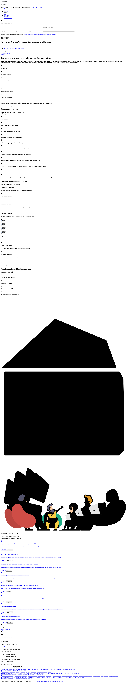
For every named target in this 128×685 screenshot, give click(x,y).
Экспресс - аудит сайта (21, 676)
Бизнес (20, 670)
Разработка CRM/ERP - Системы (75, 677)
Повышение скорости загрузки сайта (62, 676)
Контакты (6, 16)
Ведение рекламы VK (39, 673)
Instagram (20, 673)
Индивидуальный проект (69, 669)
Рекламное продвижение (8, 672)
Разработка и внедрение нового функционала (39, 676)
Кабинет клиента (8, 18)
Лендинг (24, 669)
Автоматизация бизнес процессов (10, 677)
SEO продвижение (7, 670)
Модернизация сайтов (7, 676)
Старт (14, 670)
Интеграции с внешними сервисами (82, 676)
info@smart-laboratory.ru (6, 637)
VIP (49, 672)
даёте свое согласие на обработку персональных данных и (39, 34)
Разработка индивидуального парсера (30, 677)
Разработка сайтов (7, 669)
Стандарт (33, 672)
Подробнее (9, 550)
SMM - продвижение (7, 673)
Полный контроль (42, 672)
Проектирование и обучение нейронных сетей (53, 677)
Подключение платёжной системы (23, 678)
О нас (5, 14)
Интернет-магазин (45, 669)
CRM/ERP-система (56, 669)
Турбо (24, 670)
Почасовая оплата (22, 674)
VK (15, 673)
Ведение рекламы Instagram (53, 673)
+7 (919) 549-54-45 (38, 7)
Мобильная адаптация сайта (100, 676)
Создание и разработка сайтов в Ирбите (14, 48)
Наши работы (7, 15)
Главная (6, 11)
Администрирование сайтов (9, 674)
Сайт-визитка (16, 669)
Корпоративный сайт (33, 669)
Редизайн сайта (113, 676)
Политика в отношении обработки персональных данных (48, 681)
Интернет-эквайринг (7, 678)
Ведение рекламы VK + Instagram (70, 673)
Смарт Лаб (4, 8)
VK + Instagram (28, 673)
